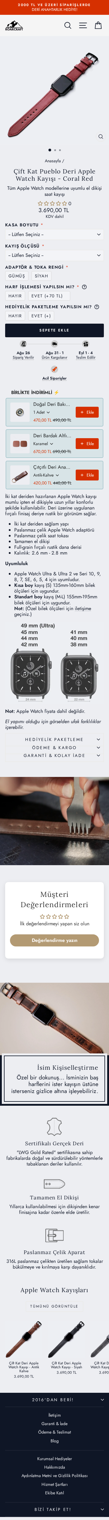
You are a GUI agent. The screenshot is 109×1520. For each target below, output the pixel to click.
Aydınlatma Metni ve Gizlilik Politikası (54, 1476)
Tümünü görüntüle (54, 1306)
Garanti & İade (54, 1424)
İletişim (54, 1415)
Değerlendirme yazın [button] (55, 940)
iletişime (83, 608)
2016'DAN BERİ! (53, 1400)
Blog (55, 1441)
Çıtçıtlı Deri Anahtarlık (52, 467)
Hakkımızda (54, 1467)
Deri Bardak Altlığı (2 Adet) (52, 436)
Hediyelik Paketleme (54, 739)
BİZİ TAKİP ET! (53, 1509)
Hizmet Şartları (54, 1484)
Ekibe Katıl (54, 1493)
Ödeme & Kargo (54, 748)
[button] (53, 203)
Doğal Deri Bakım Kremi (52, 404)
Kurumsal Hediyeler (54, 1459)
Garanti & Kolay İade (55, 755)
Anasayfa (53, 161)
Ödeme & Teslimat (54, 1432)
